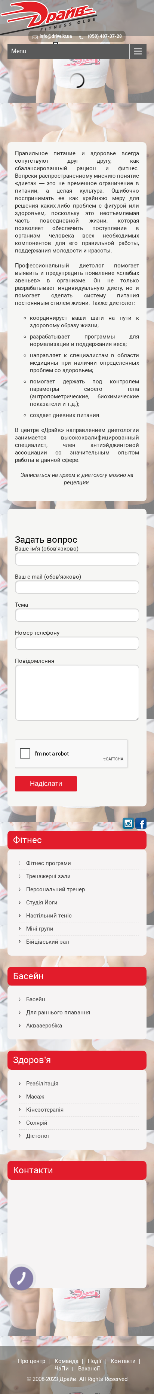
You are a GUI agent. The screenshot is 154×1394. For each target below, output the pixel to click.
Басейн (35, 999)
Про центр (31, 1361)
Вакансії (89, 1369)
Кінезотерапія (45, 1109)
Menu (18, 51)
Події (94, 1361)
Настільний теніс (49, 915)
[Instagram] (128, 827)
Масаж (35, 1096)
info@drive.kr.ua (56, 36)
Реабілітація (42, 1083)
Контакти (123, 1361)
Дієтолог (38, 1136)
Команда (66, 1361)
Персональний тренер (55, 889)
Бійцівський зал (47, 941)
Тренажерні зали (48, 876)
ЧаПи (62, 1369)
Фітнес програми (48, 863)
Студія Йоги (42, 902)
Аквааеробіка (44, 1025)
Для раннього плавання (58, 1012)
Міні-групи (39, 928)
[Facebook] (141, 827)
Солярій (36, 1122)
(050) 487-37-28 (105, 36)
